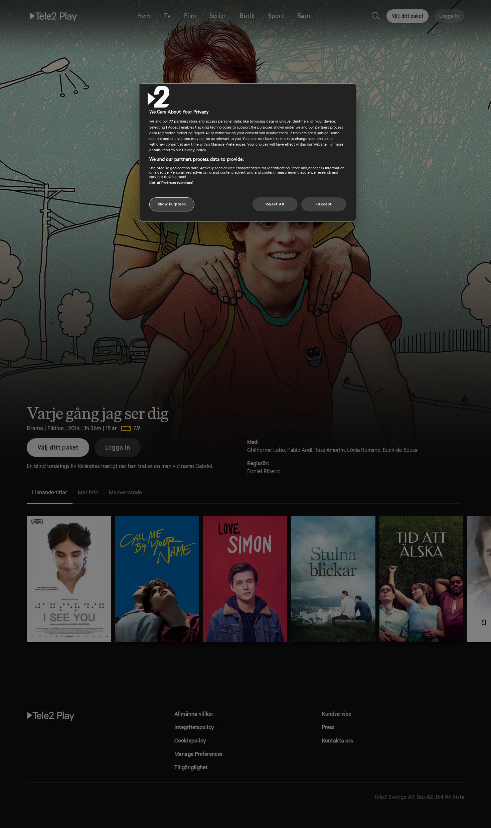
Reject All (275, 204)
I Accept (324, 204)
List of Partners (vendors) (171, 183)
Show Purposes (172, 204)
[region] (247, 152)
